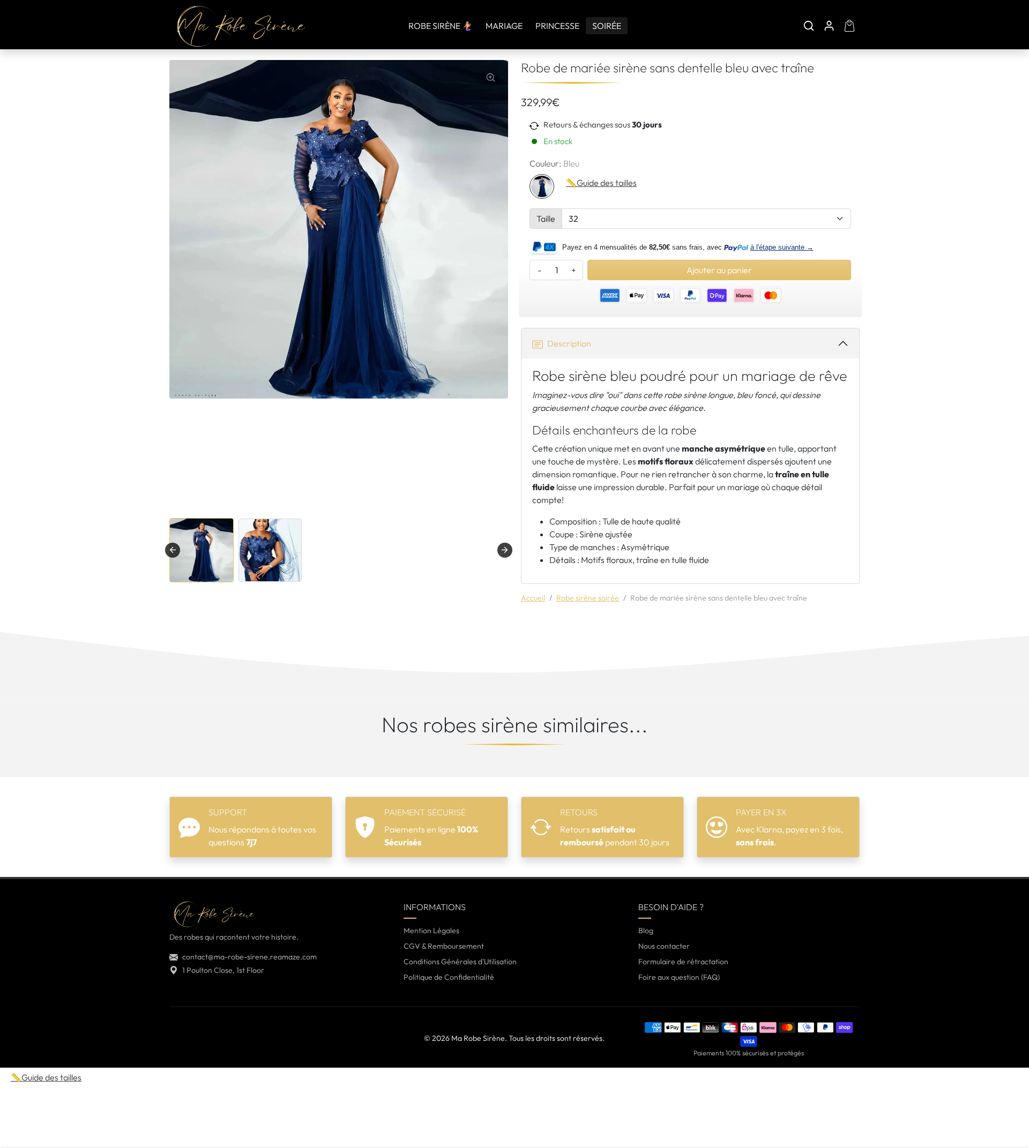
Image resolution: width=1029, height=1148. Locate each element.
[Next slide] (504, 550)
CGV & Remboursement (444, 946)
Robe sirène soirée (587, 598)
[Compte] (829, 26)
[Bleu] (542, 186)
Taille (545, 218)
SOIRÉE (606, 25)
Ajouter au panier (719, 270)
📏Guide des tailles (601, 182)
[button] (809, 26)
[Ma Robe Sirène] (240, 24)
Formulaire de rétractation (683, 961)
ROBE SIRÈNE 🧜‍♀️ (440, 25)
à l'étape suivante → (782, 247)
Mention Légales (431, 930)
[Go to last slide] (172, 550)
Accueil (533, 598)
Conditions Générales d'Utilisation (460, 961)
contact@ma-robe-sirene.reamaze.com (249, 957)
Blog (645, 930)
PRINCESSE (557, 25)
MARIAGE (504, 25)
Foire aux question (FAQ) (679, 977)
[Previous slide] (170, 765)
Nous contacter (664, 946)
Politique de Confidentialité (449, 977)
